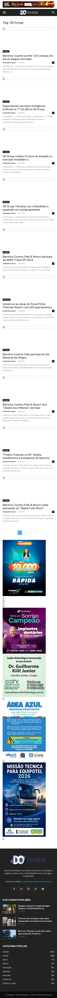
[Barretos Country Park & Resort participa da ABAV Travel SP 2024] (28, 240)
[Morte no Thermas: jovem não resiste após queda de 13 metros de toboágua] (9, 934)
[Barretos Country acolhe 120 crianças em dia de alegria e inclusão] (28, 40)
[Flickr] (21, 889)
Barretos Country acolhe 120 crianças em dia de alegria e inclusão (28, 57)
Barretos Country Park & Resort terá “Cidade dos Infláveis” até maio (25, 406)
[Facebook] (14, 889)
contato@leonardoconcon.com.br (36, 881)
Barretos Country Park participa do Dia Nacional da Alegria (26, 356)
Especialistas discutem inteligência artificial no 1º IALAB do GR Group (24, 107)
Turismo (6, 101)
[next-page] (36, 533)
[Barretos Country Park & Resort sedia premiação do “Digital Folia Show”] (28, 489)
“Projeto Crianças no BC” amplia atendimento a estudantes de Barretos (26, 456)
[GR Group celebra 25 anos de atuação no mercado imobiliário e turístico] (28, 140)
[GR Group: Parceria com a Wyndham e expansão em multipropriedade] (28, 190)
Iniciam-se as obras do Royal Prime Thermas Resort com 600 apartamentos (27, 305)
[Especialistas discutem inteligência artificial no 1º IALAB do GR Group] (28, 90)
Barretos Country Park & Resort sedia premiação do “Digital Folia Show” (25, 506)
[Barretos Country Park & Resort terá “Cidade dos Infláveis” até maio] (28, 388)
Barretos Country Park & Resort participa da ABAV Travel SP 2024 (27, 258)
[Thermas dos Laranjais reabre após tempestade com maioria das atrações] (9, 921)
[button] (4, 12)
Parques (6, 51)
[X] (35, 889)
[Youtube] (42, 889)
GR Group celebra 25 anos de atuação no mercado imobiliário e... (27, 158)
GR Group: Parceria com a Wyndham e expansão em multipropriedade (26, 208)
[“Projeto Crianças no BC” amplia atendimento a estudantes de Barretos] (28, 439)
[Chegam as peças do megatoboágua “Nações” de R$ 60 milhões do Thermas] (9, 909)
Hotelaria (6, 300)
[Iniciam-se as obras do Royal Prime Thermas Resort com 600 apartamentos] (28, 288)
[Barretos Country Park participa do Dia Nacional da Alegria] (28, 338)
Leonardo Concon (9, 63)
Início (4, 19)
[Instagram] (28, 889)
